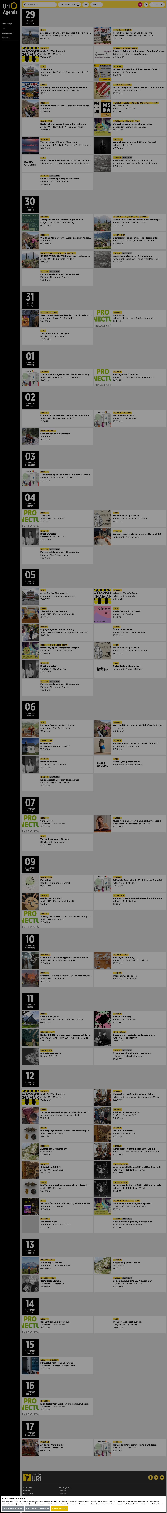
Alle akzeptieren (59, 1508)
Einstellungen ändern (12, 1508)
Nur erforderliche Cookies (37, 1508)
